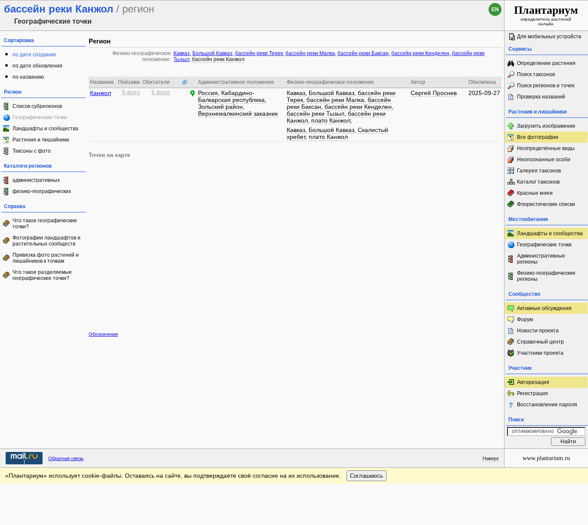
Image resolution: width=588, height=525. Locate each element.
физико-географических (41, 191)
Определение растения (546, 63)
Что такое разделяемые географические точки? (42, 275)
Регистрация (532, 393)
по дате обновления (37, 66)
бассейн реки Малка (310, 53)
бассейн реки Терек (259, 53)
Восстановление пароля (547, 405)
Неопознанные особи (543, 160)
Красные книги (535, 193)
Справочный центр (540, 342)
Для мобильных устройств (549, 37)
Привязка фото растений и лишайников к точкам (45, 258)
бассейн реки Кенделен (420, 53)
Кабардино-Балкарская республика (231, 96)
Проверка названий (541, 97)
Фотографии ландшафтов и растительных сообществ (46, 241)
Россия (208, 92)
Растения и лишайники (40, 140)
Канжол (100, 92)
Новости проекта (538, 331)
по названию (28, 77)
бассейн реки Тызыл (315, 113)
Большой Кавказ (212, 53)
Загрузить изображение (546, 126)
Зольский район (220, 106)
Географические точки (544, 245)
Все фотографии (537, 137)
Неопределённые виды (546, 148)
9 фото (131, 92)
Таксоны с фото (31, 151)
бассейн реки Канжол (218, 59)
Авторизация (533, 382)
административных (36, 180)
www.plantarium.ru (546, 458)
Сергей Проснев (434, 92)
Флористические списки (546, 204)
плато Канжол (330, 120)
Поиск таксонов (536, 74)
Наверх (491, 458)
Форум (525, 319)
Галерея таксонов (539, 171)
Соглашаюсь (366, 476)
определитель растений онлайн (546, 15)
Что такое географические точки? (44, 224)
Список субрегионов (37, 106)
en (495, 9)
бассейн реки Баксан (363, 53)
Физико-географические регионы (546, 276)
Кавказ (181, 53)
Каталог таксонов (538, 182)
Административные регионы (541, 259)
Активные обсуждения (544, 308)
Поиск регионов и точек (545, 86)
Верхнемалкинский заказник (238, 113)
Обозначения (103, 334)
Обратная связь (66, 458)
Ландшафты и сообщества (45, 129)
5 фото (161, 92)
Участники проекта (540, 353)
